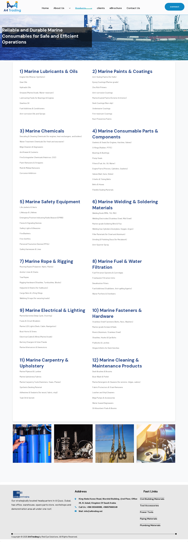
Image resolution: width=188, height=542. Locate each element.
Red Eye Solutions (50, 536)
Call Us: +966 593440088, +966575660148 (98, 507)
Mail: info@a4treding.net (90, 511)
